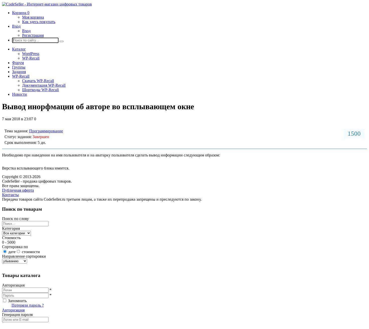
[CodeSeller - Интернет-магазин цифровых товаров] (47, 4)
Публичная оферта (18, 190)
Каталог (19, 49)
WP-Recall (30, 58)
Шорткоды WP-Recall (40, 90)
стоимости (31, 252)
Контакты (10, 195)
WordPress (30, 53)
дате (12, 252)
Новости (19, 94)
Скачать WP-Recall (38, 81)
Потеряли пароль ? (28, 305)
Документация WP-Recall (44, 85)
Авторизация (13, 310)
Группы (18, 67)
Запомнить (17, 301)
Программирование (46, 131)
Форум (18, 63)
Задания (19, 72)
